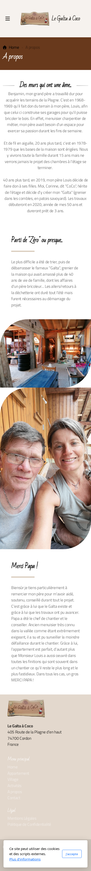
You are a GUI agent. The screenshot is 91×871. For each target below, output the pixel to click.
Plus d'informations (25, 859)
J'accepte (72, 854)
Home (14, 47)
